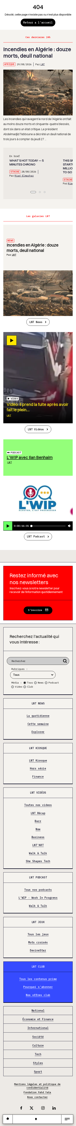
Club (30, 686)
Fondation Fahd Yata (37, 1092)
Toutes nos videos (38, 805)
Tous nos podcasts (38, 890)
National (38, 1010)
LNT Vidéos (36, 429)
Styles (38, 1063)
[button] (33, 192)
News (41, 682)
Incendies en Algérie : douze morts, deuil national (37, 52)
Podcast (16, 452)
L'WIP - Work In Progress (38, 898)
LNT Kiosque (38, 748)
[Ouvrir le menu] (67, 1119)
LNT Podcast (36, 536)
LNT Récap (38, 813)
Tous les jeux (38, 934)
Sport (38, 1072)
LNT (42, 64)
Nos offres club (38, 995)
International (38, 1028)
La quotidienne (38, 716)
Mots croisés (38, 942)
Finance (38, 777)
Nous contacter (37, 1097)
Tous (30, 682)
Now (38, 829)
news (10, 240)
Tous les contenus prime (38, 979)
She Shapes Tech (38, 861)
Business (38, 837)
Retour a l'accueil (38, 22)
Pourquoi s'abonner (38, 987)
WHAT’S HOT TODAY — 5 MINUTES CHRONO (26, 162)
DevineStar (38, 950)
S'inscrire (35, 610)
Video (18, 686)
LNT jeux (38, 922)
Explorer (38, 732)
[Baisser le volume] (69, 526)
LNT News (35, 322)
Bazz (38, 821)
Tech (38, 1054)
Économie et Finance (38, 1019)
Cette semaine (38, 724)
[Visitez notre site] (7, 1119)
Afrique (9, 64)
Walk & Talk (38, 853)
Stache (15, 171)
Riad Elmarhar (24, 175)
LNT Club (38, 966)
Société (38, 1037)
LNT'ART (38, 845)
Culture (38, 1045)
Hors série (38, 768)
